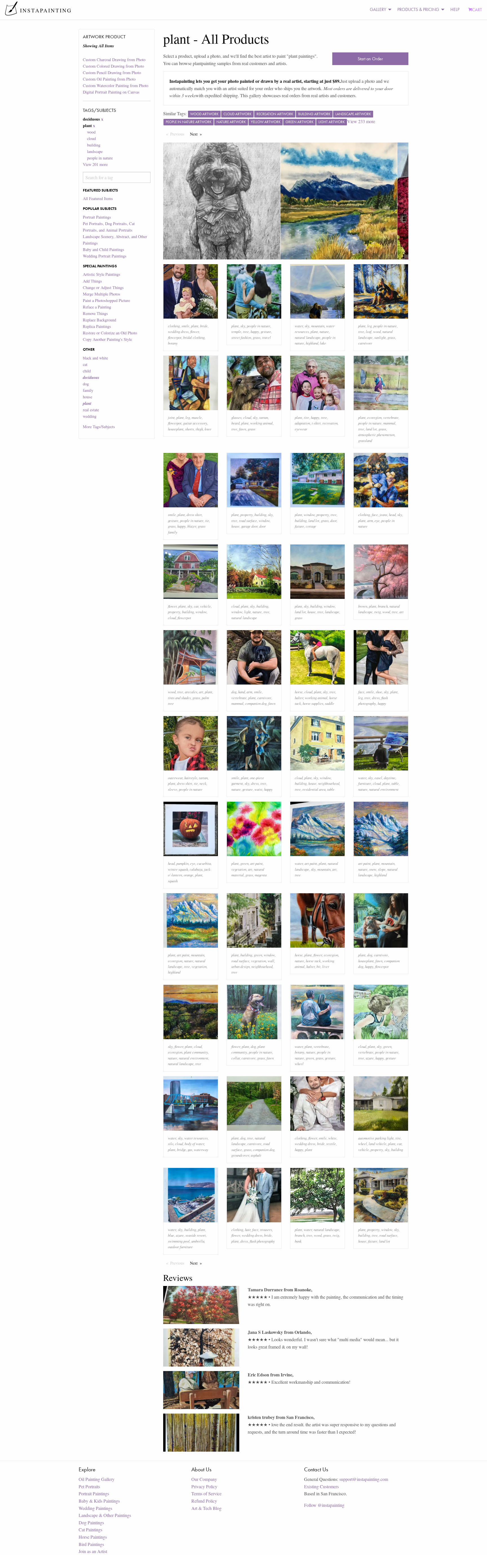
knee (208, 428)
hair (248, 1229)
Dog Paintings (91, 1522)
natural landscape (307, 337)
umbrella (197, 1241)
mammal (389, 423)
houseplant (175, 428)
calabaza (196, 869)
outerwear (175, 777)
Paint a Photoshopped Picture (106, 300)
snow (372, 869)
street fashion (241, 337)
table (331, 789)
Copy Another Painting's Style (107, 339)
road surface (248, 520)
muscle (197, 417)
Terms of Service (206, 1493)
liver (325, 966)
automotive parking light (376, 1138)
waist (258, 789)
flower (194, 331)
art (401, 611)
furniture (364, 783)
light (247, 611)
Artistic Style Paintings (101, 274)
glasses (236, 417)
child (87, 371)
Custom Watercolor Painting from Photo (115, 85)
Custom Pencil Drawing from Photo (112, 72)
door (262, 526)
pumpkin (182, 863)
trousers (266, 1229)
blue (171, 1235)
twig (377, 611)
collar (235, 1058)
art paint (256, 863)
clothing (174, 325)
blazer (191, 526)
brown (362, 606)
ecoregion (374, 417)
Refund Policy (204, 1501)
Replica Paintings (97, 326)
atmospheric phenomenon (376, 434)
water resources (196, 1138)
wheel (299, 1063)
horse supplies (313, 703)
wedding (89, 416)
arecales (191, 691)
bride (204, 325)
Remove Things (95, 313)
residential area (314, 789)
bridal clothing (194, 337)
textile (331, 1143)
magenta (261, 874)
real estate (91, 409)
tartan (263, 417)
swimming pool (179, 1241)
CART (477, 10)
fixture (299, 526)
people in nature (100, 158)
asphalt (256, 1155)
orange (188, 874)
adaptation (302, 423)
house (87, 396)
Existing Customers (321, 1486)
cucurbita (204, 863)
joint (171, 417)
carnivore (365, 343)
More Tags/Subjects (99, 426)
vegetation (238, 869)
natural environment (384, 789)
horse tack (313, 960)
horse (299, 691)
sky (242, 325)
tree (246, 331)
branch (383, 606)
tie (207, 520)
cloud (91, 138)
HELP (454, 9)
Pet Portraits (89, 1486)
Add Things (92, 281)
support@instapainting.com (363, 1479)
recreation (330, 423)
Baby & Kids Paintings (99, 1501)
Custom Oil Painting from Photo (109, 79)
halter (299, 697)
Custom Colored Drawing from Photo (113, 66)
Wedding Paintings (95, 1508)
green (244, 863)
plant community (196, 1052)
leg (369, 325)
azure (370, 1058)
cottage (311, 526)
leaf (368, 331)
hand (241, 691)
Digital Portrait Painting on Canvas (111, 92)
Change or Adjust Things (103, 287)
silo (170, 1143)
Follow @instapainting (324, 1505)
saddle (329, 703)
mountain (317, 325)
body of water (194, 1143)
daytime (389, 777)
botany (173, 343)
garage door (249, 526)
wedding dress (178, 331)
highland (312, 343)
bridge (181, 1149)
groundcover (240, 1155)
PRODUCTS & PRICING (418, 9)
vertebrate (391, 417)
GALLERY (378, 9)
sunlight (380, 337)
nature (324, 331)
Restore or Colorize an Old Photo (110, 333)
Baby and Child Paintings (103, 249)
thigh (199, 428)
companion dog (256, 703)
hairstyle (190, 777)
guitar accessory (195, 423)
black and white (95, 358)
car (196, 606)
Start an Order (370, 59)
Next (197, 134)
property (246, 514)
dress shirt (194, 514)
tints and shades (179, 697)
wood (91, 132)
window (264, 520)
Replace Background (99, 320)
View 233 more (361, 121)
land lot (371, 428)
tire (306, 417)
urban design (240, 966)
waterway (201, 1149)
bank (298, 1241)
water (299, 325)
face (375, 514)
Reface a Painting (97, 307)
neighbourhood (328, 783)
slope (382, 869)
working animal (261, 423)
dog (86, 383)
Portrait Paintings (97, 217)
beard (235, 423)
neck (203, 783)
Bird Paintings (91, 1544)
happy (255, 331)
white (332, 1138)
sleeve (172, 789)
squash (173, 880)
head (392, 514)
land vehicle (377, 1143)
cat (85, 364)
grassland (365, 440)
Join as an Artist (93, 1551)
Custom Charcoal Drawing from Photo (114, 59)
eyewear (301, 428)
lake (323, 343)
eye (377, 520)
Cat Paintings (90, 1529)
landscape (95, 151)
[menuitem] (379, 9)
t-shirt (316, 423)
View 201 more (95, 164)
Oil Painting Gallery (96, 1479)
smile (185, 325)
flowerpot (174, 337)
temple (236, 331)
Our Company (204, 1479)
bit (318, 966)
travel (266, 337)
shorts (189, 428)
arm (370, 520)
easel (378, 777)
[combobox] (116, 177)
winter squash (178, 869)
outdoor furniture (180, 1246)
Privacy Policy (204, 1486)
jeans (383, 514)
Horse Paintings (93, 1537)
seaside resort (195, 1235)
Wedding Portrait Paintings (105, 256)
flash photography (262, 1241)
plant (194, 325)
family (88, 390)
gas (190, 1149)
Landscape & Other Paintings (105, 1515)
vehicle (205, 606)
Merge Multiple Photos (101, 294)
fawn (242, 428)
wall (271, 960)
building (93, 145)
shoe (379, 691)
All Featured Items (98, 198)
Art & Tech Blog (206, 1508)
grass (256, 337)
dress (376, 697)
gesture (266, 331)
